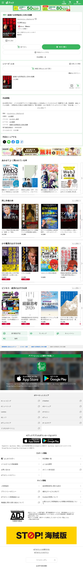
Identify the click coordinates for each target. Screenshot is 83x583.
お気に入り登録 (75, 64)
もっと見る (75, 200)
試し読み (10, 40)
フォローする (36, 19)
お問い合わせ (5, 470)
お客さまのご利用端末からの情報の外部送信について (60, 502)
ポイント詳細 (22, 29)
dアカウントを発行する (41, 549)
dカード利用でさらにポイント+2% (25, 32)
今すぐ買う (63, 47)
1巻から (70, 73)
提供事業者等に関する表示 (52, 486)
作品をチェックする (43, 52)
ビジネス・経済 (14, 119)
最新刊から (77, 73)
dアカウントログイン (8, 475)
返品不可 (19, 34)
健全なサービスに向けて (51, 491)
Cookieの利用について (50, 497)
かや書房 (11, 116)
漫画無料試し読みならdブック (9, 346)
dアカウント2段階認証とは (10, 497)
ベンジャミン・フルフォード (25, 19)
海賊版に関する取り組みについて (12, 502)
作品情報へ (40, 57)
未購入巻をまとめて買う (43, 68)
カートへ (23, 47)
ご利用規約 (5, 486)
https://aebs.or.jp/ (34, 519)
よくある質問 (47, 464)
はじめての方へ (9, 458)
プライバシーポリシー (8, 491)
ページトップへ (41, 560)
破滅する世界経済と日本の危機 (23, 76)
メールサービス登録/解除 (9, 464)
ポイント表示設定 (49, 470)
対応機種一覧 (47, 458)
